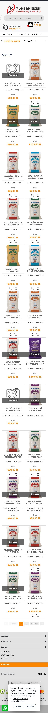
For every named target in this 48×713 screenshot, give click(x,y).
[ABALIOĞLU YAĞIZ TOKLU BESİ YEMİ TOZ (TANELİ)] (13, 301)
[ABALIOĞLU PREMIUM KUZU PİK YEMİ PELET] (35, 348)
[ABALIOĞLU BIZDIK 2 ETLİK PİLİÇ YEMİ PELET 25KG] (13, 394)
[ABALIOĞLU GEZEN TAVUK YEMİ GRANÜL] (13, 487)
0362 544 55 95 (7, 655)
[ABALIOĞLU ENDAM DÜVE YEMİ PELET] (35, 209)
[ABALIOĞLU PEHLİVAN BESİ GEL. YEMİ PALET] (13, 209)
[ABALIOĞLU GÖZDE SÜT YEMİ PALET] (13, 255)
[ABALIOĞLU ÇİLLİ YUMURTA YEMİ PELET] (35, 394)
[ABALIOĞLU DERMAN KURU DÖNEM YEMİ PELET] (13, 582)
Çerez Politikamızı (20, 698)
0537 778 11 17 (7, 658)
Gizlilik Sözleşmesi (27, 696)
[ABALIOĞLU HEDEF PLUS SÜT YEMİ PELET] (35, 116)
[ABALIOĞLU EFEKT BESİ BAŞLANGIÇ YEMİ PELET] (35, 487)
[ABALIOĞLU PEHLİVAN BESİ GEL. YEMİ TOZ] (13, 441)
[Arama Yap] (41, 18)
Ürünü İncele (32, 102)
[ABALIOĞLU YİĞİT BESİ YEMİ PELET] (13, 162)
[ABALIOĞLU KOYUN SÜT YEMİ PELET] (35, 301)
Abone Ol (42, 674)
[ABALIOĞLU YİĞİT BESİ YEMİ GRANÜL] (13, 536)
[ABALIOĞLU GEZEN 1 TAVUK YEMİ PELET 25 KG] (13, 69)
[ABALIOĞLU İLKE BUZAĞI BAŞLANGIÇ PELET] (35, 255)
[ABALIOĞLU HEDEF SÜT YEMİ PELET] (35, 441)
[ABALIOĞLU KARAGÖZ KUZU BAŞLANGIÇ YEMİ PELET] (35, 69)
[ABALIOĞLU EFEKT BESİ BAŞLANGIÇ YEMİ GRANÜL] (13, 348)
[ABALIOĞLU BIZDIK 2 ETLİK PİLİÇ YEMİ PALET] (35, 582)
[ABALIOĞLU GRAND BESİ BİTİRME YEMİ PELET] (35, 536)
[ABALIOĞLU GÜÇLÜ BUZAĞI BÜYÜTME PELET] (35, 162)
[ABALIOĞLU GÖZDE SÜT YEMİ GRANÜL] (13, 116)
